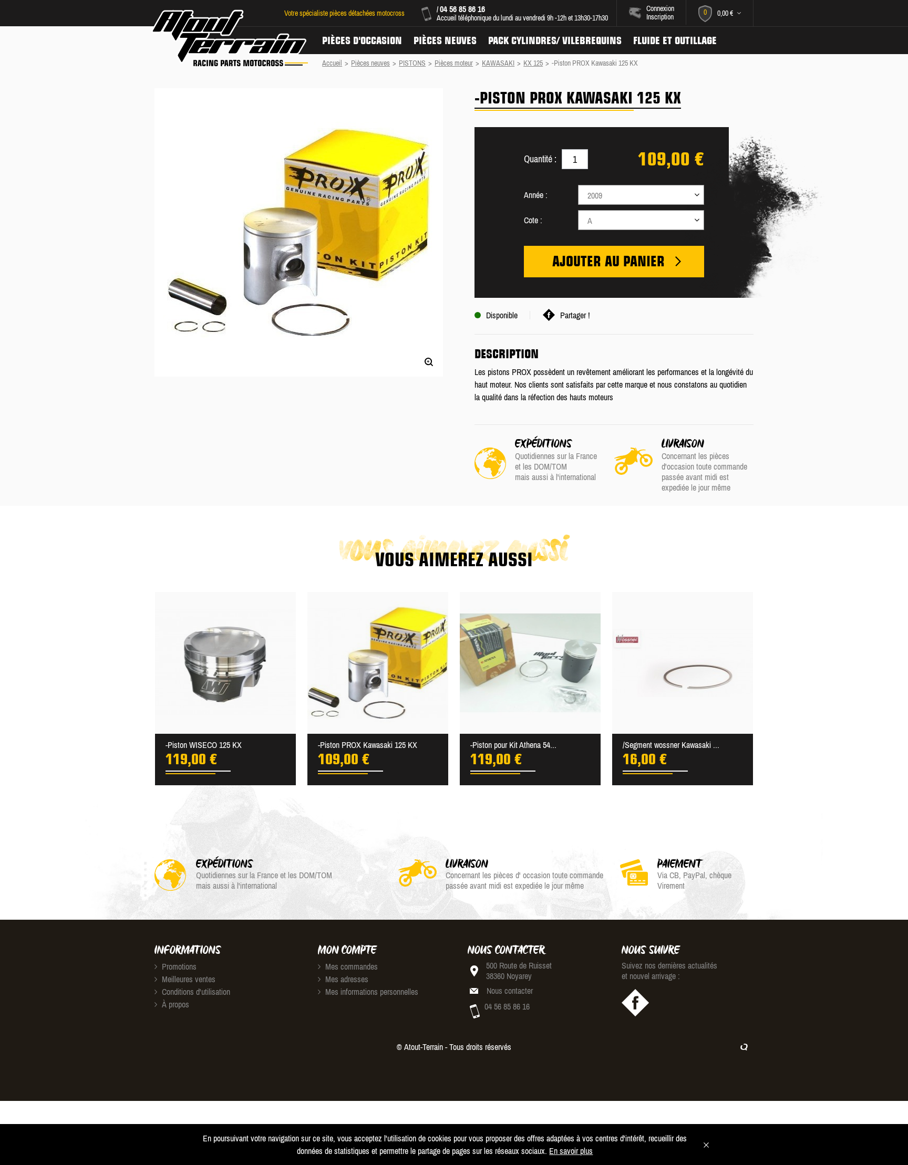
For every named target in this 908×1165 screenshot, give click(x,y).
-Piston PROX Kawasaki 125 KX (367, 745)
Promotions (178, 966)
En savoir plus (571, 1151)
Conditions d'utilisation (195, 991)
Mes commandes (350, 966)
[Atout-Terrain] (228, 38)
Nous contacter (510, 990)
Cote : (533, 220)
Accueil (332, 63)
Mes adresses (345, 979)
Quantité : (540, 158)
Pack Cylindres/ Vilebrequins (555, 40)
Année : (536, 195)
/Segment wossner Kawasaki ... (671, 745)
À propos (174, 1004)
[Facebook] (635, 1002)
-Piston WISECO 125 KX (204, 745)
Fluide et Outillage (675, 40)
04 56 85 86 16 (462, 9)
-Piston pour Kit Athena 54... (513, 745)
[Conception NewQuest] (744, 1047)
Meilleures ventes (187, 979)
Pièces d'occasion (362, 40)
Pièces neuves (445, 40)
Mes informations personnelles (370, 991)
